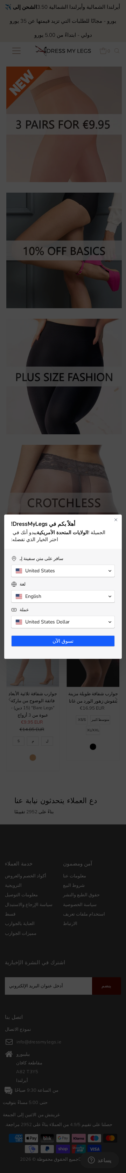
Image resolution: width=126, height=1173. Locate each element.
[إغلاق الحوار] (115, 520)
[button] (63, 571)
